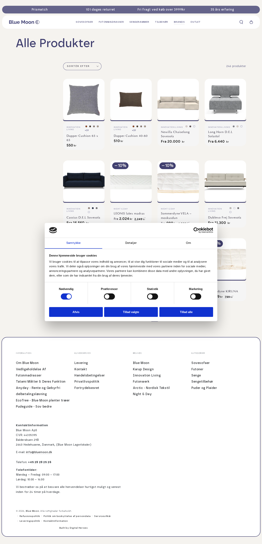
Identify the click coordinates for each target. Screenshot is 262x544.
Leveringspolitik (30, 521)
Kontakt (80, 369)
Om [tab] (188, 242)
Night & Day (142, 394)
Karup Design (143, 369)
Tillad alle (186, 311)
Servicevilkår (102, 516)
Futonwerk (141, 381)
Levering (81, 363)
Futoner (197, 369)
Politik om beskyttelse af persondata (67, 516)
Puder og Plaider (204, 388)
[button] (241, 22)
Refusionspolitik (30, 516)
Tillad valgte (131, 311)
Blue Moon (141, 363)
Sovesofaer (200, 363)
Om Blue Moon (27, 363)
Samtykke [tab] (73, 242)
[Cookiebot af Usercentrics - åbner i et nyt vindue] (196, 230)
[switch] (109, 296)
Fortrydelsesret (86, 388)
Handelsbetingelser (89, 375)
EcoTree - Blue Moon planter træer (43, 400)
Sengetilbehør (202, 381)
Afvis (76, 311)
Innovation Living (147, 375)
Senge (196, 375)
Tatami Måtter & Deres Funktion (41, 381)
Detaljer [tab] (131, 242)
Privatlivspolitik (86, 381)
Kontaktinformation (56, 521)
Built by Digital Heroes (73, 528)
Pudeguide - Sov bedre (34, 406)
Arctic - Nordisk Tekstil (151, 388)
